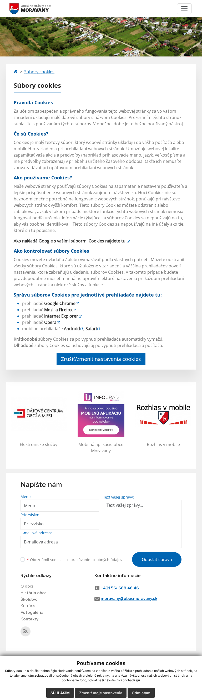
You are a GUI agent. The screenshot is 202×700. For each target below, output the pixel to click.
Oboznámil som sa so (74, 559)
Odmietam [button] (141, 693)
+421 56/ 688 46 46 (120, 588)
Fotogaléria (32, 612)
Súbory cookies (39, 72)
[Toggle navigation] (184, 8)
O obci (27, 586)
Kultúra (28, 606)
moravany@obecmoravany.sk (129, 599)
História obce (34, 593)
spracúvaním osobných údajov (95, 559)
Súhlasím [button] (60, 693)
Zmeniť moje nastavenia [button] (100, 693)
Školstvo (29, 599)
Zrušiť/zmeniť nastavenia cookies (101, 358)
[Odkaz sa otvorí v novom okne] (26, 631)
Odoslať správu (157, 559)
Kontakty (29, 619)
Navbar (19, 8)
